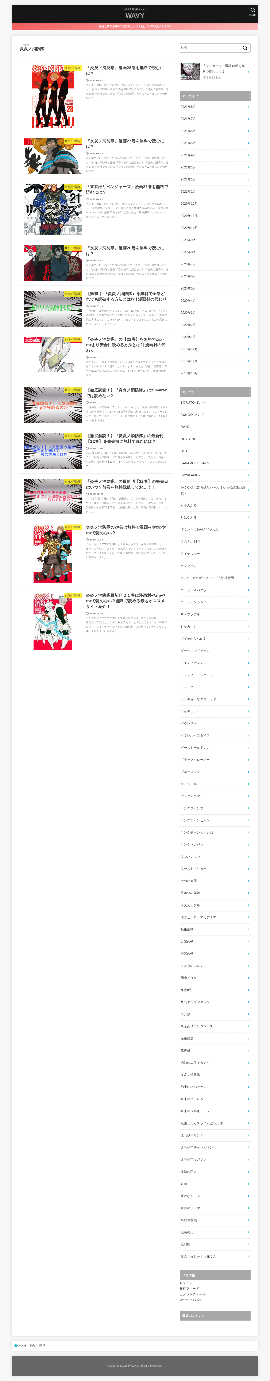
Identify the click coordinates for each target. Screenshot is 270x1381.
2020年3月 (188, 312)
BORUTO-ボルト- (194, 402)
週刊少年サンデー (194, 1135)
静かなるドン (190, 1196)
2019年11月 (189, 361)
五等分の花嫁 (190, 893)
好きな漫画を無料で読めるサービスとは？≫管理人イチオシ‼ (135, 26)
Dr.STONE (188, 439)
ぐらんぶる (189, 505)
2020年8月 (188, 252)
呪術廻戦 (187, 929)
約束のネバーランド (195, 1087)
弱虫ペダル (189, 977)
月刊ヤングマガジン (195, 1002)
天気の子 (187, 941)
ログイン (186, 1283)
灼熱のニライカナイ (195, 1062)
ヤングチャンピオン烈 (197, 832)
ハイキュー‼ (189, 711)
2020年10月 (189, 227)
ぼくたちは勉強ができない (200, 529)
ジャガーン (189, 626)
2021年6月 (188, 131)
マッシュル (189, 784)
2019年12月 (189, 349)
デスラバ (187, 687)
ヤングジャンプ (192, 808)
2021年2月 (188, 179)
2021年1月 (188, 191)
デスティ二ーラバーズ (197, 675)
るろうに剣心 (190, 541)
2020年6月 (188, 276)
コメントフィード (193, 1294)
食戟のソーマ (190, 1208)
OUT (184, 451)
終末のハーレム (192, 1099)
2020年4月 (188, 300)
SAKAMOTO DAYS (195, 463)
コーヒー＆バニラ (194, 590)
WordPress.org (191, 1300)
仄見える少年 (190, 905)
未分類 (185, 1014)
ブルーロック (190, 772)
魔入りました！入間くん (198, 1256)
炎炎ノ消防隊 (190, 1075)
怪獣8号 (186, 990)
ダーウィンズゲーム (195, 650)
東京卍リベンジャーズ (197, 1026)
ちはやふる (189, 517)
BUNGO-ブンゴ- (193, 414)
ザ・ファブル (190, 614)
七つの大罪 (189, 881)
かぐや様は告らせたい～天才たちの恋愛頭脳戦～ (213, 490)
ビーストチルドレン (195, 747)
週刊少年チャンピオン (197, 1147)
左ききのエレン (192, 965)
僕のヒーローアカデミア (198, 917)
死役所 (185, 1050)
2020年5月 (188, 288)
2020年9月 (188, 240)
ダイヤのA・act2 (193, 638)
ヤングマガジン (192, 844)
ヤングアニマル (192, 796)
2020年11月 (189, 215)
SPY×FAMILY (191, 475)
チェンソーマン (192, 662)
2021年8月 (188, 106)
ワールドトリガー (194, 868)
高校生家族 (189, 1220)
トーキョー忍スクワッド (198, 699)
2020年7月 (188, 264)
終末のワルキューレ (195, 1111)
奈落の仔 (187, 953)
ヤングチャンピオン (195, 820)
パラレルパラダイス (195, 735)
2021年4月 (188, 155)
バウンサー (189, 723)
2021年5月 (188, 143)
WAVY (135, 15)
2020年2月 (188, 325)
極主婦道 (187, 1038)
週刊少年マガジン (194, 1159)
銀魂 (184, 1184)
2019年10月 (189, 373)
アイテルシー (190, 553)
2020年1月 (188, 337)
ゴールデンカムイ (194, 602)
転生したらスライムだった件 (202, 1123)
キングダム (189, 566)
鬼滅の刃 (187, 1232)
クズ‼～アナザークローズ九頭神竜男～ (209, 578)
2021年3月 (188, 167)
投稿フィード (189, 1288)
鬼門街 (185, 1244)
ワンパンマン (190, 856)
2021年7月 (188, 118)
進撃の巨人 (189, 1171)
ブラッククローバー (195, 759)
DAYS (185, 426)
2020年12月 (189, 203)
